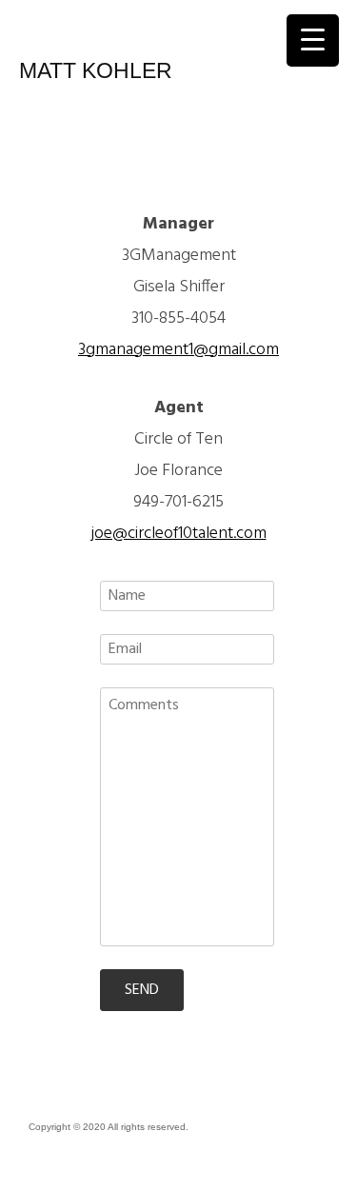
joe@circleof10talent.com (179, 533)
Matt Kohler (95, 70)
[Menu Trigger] (313, 40)
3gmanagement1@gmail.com (178, 350)
